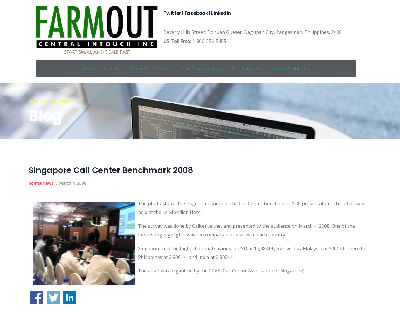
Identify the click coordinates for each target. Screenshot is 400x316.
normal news (57, 101)
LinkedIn (221, 13)
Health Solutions (290, 68)
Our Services (245, 68)
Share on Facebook (36, 297)
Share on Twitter (53, 297)
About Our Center (150, 68)
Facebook (196, 13)
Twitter (172, 13)
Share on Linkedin (69, 297)
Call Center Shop (200, 68)
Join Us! (113, 68)
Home (89, 68)
